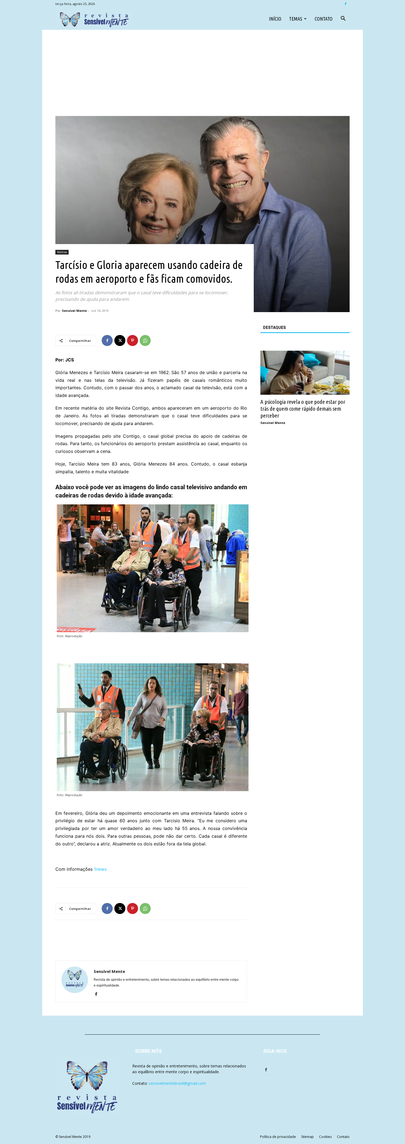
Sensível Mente (74, 311)
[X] (119, 340)
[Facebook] (345, 4)
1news (100, 869)
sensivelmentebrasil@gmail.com (177, 1083)
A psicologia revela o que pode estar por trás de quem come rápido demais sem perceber (302, 408)
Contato (324, 18)
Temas (295, 18)
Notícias (62, 252)
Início (275, 18)
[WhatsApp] (145, 340)
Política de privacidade (278, 1136)
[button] (343, 19)
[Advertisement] (202, 74)
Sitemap (307, 1136)
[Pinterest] (132, 340)
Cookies (325, 1136)
